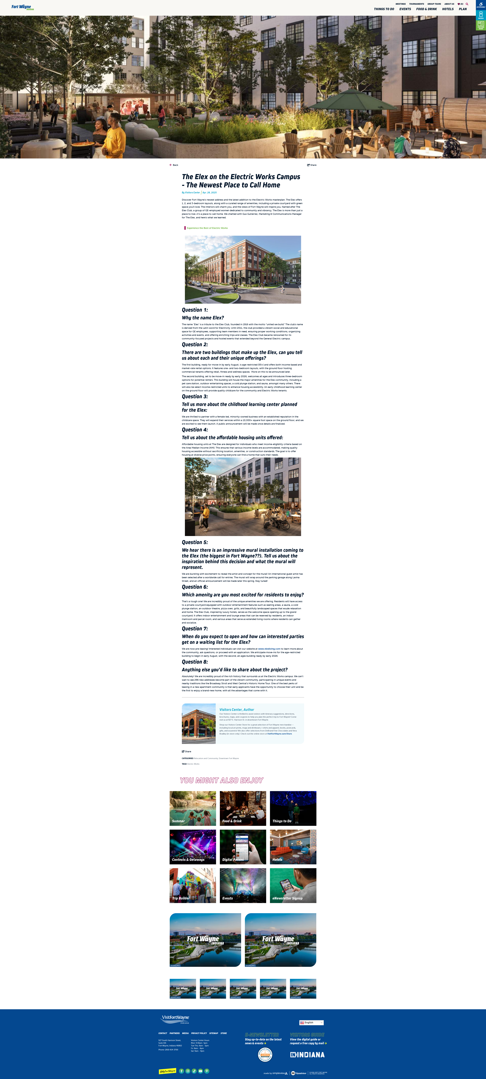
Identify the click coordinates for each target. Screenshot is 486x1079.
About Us (449, 4)
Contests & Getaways (188, 859)
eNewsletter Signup (287, 898)
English (308, 1022)
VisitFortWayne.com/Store (279, 733)
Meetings (401, 4)
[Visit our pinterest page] (206, 1071)
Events (405, 9)
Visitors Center (192, 192)
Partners (175, 1033)
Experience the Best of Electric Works (207, 227)
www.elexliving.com (269, 648)
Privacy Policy (199, 1033)
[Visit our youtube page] (200, 1071)
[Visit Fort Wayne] (22, 7)
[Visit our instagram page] (187, 1071)
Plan (463, 9)
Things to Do (385, 9)
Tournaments (417, 4)
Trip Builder (181, 898)
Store (224, 1033)
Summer (178, 821)
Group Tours (435, 4)
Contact (162, 1033)
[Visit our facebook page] (181, 1071)
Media (185, 1033)
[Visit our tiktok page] (194, 1071)
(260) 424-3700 (171, 1049)
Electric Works (193, 764)
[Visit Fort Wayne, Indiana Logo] (174, 1020)
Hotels (448, 9)
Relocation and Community (206, 758)
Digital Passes (233, 859)
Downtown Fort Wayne (229, 758)
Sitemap (213, 1033)
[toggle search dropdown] (467, 4)
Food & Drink (427, 9)
